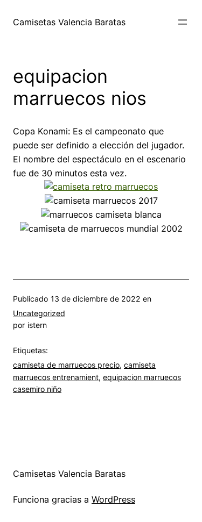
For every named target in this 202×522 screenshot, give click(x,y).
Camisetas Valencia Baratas (69, 22)
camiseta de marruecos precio (66, 364)
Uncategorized (39, 313)
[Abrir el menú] (182, 22)
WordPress (113, 499)
